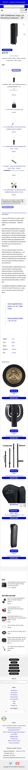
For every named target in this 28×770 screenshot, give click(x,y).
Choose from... (14, 510)
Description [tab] (5, 214)
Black (13, 342)
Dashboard (14, 690)
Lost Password (14, 699)
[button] (24, 24)
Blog (14, 703)
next (25, 34)
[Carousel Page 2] (15, 44)
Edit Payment (14, 697)
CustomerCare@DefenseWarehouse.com (14, 757)
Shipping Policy (14, 736)
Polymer (14, 349)
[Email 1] (17, 763)
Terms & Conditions (14, 743)
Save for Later (7, 50)
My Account (14, 692)
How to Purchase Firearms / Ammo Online (14, 725)
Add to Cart (16, 70)
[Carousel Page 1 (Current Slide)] (12, 44)
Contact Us (14, 705)
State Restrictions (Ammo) (14, 728)
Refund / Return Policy (14, 740)
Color (3, 64)
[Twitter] (10, 763)
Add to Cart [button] (14, 391)
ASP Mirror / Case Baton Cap (15, 109)
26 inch (14, 352)
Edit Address (14, 694)
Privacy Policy (14, 738)
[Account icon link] (2, 10)
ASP (13, 346)
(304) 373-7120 (20, 751)
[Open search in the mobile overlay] (14, 6)
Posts (14, 701)
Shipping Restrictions (14, 730)
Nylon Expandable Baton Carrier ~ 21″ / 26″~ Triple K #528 (15, 306)
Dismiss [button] (23, 2)
